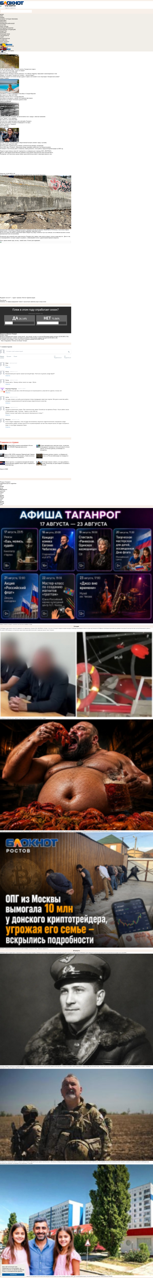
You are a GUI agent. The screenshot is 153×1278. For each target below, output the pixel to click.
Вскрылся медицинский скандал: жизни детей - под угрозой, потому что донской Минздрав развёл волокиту (29, 336)
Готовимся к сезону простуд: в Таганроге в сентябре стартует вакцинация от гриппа (67, 1066)
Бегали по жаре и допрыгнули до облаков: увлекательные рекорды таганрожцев (21, 145)
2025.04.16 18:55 (13, 397)
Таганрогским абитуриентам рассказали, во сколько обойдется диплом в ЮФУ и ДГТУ (57, 1276)
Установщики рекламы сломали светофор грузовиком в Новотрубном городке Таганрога (24, 338)
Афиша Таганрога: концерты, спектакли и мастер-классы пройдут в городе (16, 624)
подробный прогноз (5, 483)
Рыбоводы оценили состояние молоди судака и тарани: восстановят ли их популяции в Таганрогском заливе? (30, 76)
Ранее (15, 356)
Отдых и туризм (4, 78)
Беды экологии (4, 53)
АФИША (2, 17)
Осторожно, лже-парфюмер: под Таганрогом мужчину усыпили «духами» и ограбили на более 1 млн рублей (117, 1161)
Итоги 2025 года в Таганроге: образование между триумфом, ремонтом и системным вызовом (25, 147)
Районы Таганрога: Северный (8, 124)
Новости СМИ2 (4, 469)
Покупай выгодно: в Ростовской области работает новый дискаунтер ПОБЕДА (95, 1276)
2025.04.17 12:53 (14, 380)
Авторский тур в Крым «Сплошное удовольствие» (13, 99)
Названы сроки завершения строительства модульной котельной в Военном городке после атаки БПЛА (104, 952)
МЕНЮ (2, 14)
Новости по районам (5, 101)
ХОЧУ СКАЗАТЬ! (4, 41)
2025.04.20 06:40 (13, 363)
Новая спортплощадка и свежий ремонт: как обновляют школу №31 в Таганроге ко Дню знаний (58, 952)
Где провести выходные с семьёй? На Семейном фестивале (16, 98)
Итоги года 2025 (4, 127)
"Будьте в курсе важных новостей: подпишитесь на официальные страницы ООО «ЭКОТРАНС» (22, 628)
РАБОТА (10, 44)
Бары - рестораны (9, 50)
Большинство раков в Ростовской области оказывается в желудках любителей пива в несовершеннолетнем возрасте (27, 831)
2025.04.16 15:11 (14, 407)
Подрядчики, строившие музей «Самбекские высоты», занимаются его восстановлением (78, 831)
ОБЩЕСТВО (3, 31)
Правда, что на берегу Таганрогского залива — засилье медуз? (17, 75)
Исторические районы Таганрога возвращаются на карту (15, 122)
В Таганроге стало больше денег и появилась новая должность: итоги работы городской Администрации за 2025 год (31, 148)
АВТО (1, 16)
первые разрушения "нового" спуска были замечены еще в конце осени (27, 301)
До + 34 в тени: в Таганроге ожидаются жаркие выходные (58, 628)
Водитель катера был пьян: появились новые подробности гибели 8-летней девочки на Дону (22, 718)
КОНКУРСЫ (3, 22)
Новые (2, 356)
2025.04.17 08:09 (21, 388)
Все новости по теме (5, 72)
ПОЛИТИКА (3, 32)
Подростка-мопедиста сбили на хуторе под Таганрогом (86, 628)
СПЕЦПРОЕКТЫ (4, 35)
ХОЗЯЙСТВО (3, 40)
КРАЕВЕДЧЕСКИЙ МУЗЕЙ (7, 23)
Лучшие (9, 356)
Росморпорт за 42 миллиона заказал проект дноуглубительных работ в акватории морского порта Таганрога (30, 630)
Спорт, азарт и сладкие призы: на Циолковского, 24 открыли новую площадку (19, 952)
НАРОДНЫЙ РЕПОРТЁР (6, 28)
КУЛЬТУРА (3, 25)
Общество (2, 173)
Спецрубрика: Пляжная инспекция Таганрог (15, 340)
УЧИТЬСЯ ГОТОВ (9, 46)
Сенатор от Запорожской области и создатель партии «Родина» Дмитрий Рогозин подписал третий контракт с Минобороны (29, 1161)
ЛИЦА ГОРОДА (4, 26)
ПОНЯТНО (13, 1274)
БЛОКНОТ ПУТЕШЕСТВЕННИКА (9, 19)
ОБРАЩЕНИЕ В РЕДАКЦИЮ (8, 29)
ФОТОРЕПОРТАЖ (5, 38)
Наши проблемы (4, 125)
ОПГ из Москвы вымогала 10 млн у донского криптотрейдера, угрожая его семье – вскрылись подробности (25, 948)
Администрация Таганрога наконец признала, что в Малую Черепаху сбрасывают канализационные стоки (28, 73)
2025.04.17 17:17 (14, 371)
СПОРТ (2, 37)
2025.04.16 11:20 (15, 419)
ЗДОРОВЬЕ (3, 20)
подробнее (13, 483)
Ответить (7, 367)
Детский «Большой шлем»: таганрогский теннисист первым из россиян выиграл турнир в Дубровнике (110, 1066)
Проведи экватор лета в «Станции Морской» (12, 96)
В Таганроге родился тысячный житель (108, 831)
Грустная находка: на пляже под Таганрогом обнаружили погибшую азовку (75, 1161)
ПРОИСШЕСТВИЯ (5, 34)
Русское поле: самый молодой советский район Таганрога (15, 121)
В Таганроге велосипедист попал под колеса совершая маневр (17, 339)
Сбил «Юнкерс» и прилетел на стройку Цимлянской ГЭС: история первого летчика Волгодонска (23, 1066)
